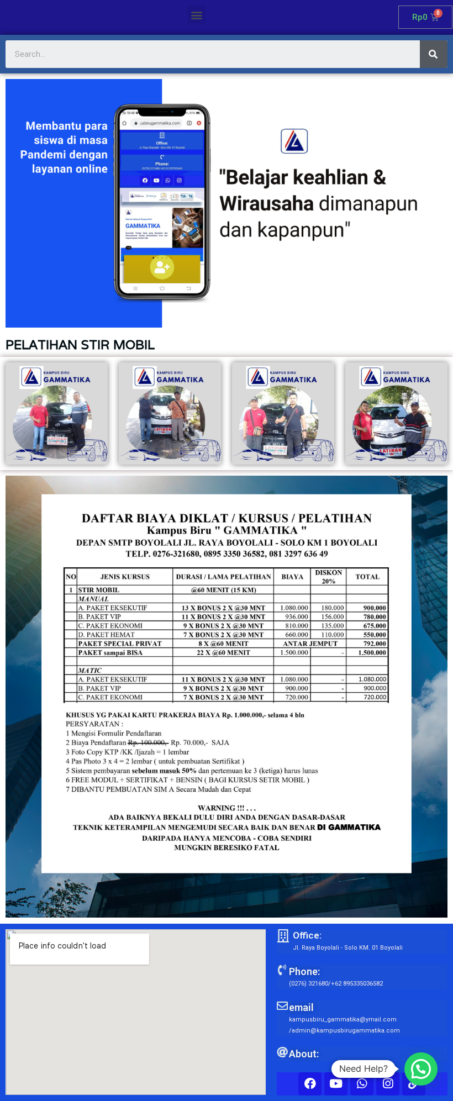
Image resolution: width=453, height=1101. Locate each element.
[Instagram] (387, 1083)
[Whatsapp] (361, 1083)
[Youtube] (335, 1083)
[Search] (433, 54)
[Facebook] (310, 1083)
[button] (196, 15)
